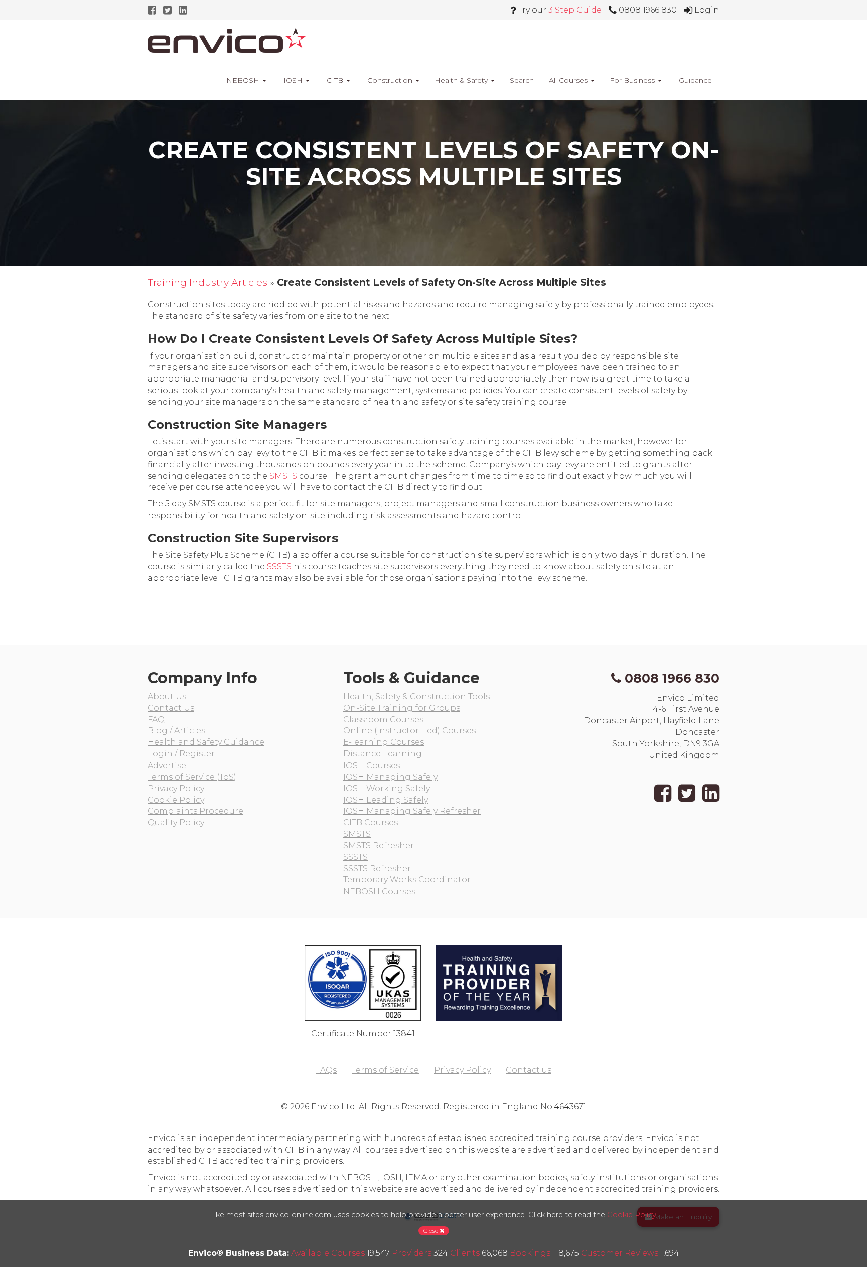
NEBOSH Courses (379, 891)
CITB (335, 80)
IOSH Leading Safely (385, 800)
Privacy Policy (176, 788)
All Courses (569, 80)
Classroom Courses (383, 719)
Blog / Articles (176, 730)
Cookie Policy (176, 800)
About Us (167, 696)
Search (522, 80)
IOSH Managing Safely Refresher (412, 811)
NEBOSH (242, 80)
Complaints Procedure (195, 811)
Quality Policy (176, 822)
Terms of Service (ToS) (192, 777)
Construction (389, 80)
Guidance (694, 80)
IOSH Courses (371, 765)
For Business (633, 80)
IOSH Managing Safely (390, 777)
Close (431, 1230)
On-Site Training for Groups (401, 708)
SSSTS (279, 566)
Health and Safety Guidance (206, 742)
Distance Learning (382, 753)
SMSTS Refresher (378, 845)
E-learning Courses (383, 742)
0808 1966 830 (672, 678)
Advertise (167, 765)
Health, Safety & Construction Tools (416, 696)
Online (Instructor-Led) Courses (409, 730)
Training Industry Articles (207, 282)
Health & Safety (462, 80)
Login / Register (181, 753)
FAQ (156, 719)
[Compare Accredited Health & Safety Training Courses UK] (227, 40)
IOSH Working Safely (386, 788)
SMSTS (283, 476)
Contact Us (171, 708)
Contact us (528, 1070)
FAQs (326, 1070)
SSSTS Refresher (377, 868)
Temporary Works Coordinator (407, 879)
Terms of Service (385, 1070)
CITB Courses (370, 822)
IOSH (293, 80)
